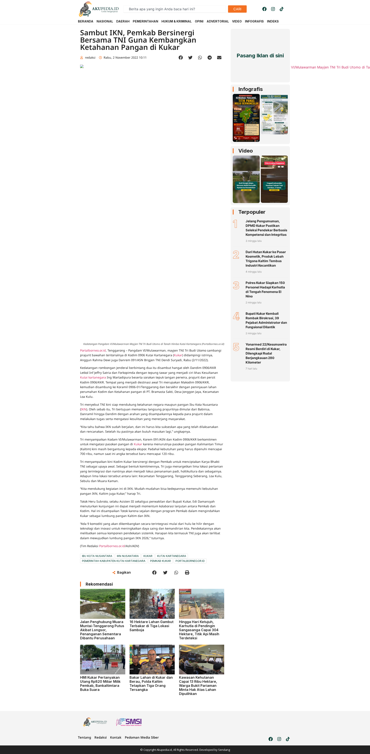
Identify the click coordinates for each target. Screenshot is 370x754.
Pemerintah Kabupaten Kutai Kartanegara (113, 561)
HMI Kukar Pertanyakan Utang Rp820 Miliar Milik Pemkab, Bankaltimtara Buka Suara (100, 683)
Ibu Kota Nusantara (97, 556)
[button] (181, 57)
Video (245, 151)
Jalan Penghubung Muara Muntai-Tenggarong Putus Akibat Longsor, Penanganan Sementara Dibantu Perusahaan (102, 630)
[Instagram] (273, 9)
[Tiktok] (281, 9)
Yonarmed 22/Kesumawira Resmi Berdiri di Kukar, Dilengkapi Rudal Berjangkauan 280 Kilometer (266, 353)
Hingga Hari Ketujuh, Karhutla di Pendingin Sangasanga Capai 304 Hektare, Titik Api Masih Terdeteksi (199, 630)
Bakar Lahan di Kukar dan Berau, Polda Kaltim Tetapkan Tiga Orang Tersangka (151, 683)
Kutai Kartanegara (171, 556)
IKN (83, 409)
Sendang (224, 750)
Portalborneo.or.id (93, 350)
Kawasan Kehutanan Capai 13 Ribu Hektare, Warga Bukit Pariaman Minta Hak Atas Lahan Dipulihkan (198, 685)
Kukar (178, 355)
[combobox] (174, 9)
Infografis (250, 89)
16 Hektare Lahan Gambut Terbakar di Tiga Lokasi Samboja (151, 626)
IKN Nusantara (128, 556)
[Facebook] (264, 9)
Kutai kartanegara (93, 377)
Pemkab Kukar (160, 561)
